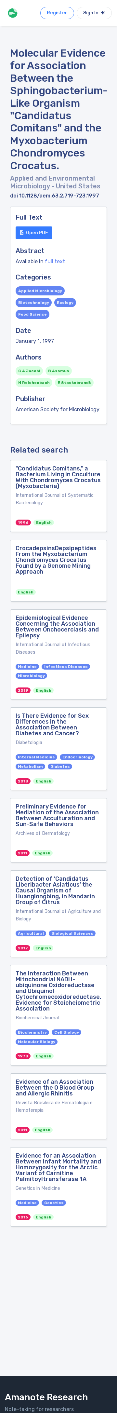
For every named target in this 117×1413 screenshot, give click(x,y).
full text (55, 261)
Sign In (91, 13)
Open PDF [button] (37, 233)
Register (57, 13)
